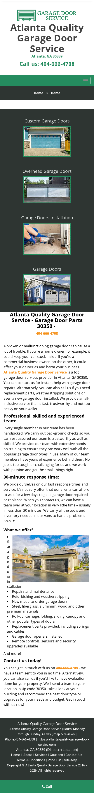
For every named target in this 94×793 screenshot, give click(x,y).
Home (38, 93)
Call (48, 786)
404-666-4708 (57, 63)
